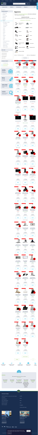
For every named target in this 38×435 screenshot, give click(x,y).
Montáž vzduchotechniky (5, 51)
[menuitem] (5, 7)
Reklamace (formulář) (4, 403)
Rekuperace (4, 17)
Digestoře (4, 20)
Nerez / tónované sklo (32, 280)
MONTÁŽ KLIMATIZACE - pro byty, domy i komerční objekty (9, 396)
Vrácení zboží (6, 0)
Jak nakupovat (3, 397)
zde (24, 431)
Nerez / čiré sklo (25, 247)
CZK (30, 0)
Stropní (4, 39)
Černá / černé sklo (33, 158)
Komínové (4, 32)
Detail (18, 74)
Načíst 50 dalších (25, 356)
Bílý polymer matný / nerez (33, 212)
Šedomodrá (31, 177)
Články (20, 400)
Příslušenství (4, 26)
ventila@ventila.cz (5, 65)
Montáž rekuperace (4, 53)
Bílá (17, 86)
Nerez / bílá (25, 263)
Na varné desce (4, 42)
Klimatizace (4, 19)
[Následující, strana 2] (33, 359)
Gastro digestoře (5, 23)
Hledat (27, 3)
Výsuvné (4, 29)
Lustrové (4, 36)
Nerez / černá (25, 280)
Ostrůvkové (4, 35)
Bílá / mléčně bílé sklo (32, 314)
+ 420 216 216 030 (5, 64)
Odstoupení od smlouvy (5, 401)
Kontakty (11, 0)
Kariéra (21, 398)
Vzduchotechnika (5, 16)
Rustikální (4, 38)
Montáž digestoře (4, 56)
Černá (32, 86)
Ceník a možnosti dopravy (5, 400)
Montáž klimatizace (4, 54)
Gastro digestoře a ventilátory (6, 22)
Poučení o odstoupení (4, 404)
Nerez (18, 86)
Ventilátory (4, 14)
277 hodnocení (19, 377)
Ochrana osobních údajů (23, 407)
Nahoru (17, 359)
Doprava (3, 0)
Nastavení (9, 433)
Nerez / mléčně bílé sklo (33, 314)
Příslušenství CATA (5, 45)
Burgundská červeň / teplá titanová (33, 195)
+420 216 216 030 (28, 20)
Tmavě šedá (32, 177)
